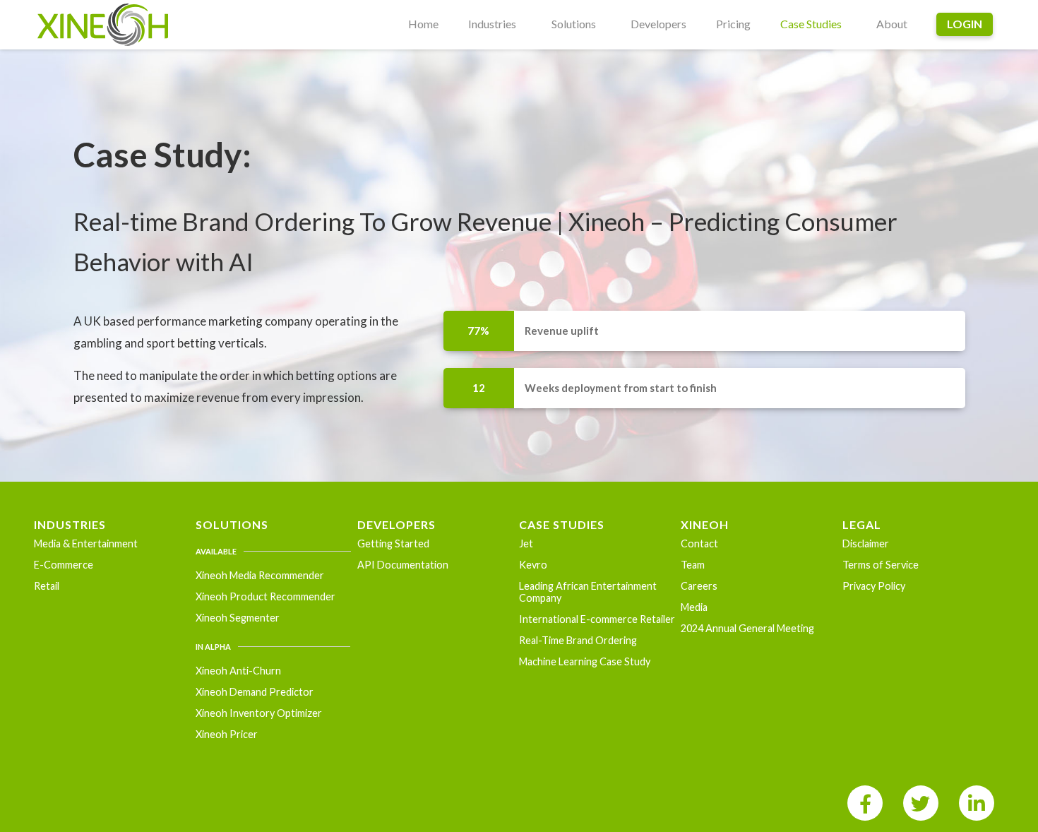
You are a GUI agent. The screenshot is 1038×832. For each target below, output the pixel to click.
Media (694, 607)
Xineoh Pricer (227, 734)
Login (964, 23)
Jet (526, 543)
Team (693, 565)
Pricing (733, 23)
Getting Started (393, 543)
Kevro (533, 565)
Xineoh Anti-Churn (238, 671)
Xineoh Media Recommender (260, 575)
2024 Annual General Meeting (747, 628)
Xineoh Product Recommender (265, 596)
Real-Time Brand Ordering (578, 640)
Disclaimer (865, 543)
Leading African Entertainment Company (588, 592)
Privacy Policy (873, 586)
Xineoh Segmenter (238, 618)
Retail (46, 586)
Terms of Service (880, 565)
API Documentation (402, 565)
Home (423, 23)
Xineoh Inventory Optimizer (259, 713)
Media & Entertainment (86, 543)
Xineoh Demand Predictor (255, 692)
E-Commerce (63, 565)
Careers (699, 586)
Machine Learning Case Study (584, 661)
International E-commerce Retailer (597, 619)
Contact (699, 543)
